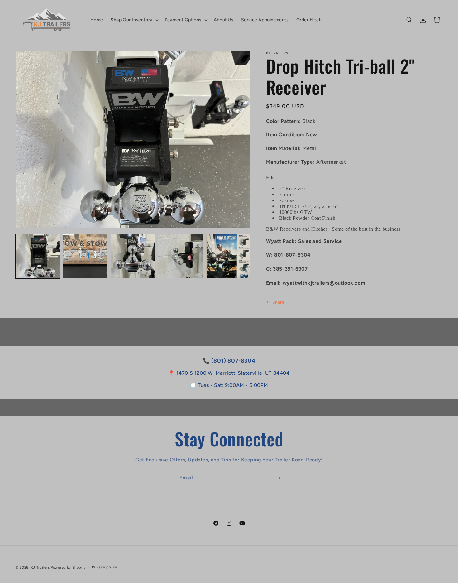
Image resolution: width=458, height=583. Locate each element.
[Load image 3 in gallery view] (133, 256)
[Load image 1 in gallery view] (38, 256)
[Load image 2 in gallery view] (85, 256)
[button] (134, 19)
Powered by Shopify (68, 568)
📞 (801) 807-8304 (229, 360)
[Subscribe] (278, 478)
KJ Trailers (40, 568)
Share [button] (278, 302)
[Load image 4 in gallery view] (180, 256)
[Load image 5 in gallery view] (228, 256)
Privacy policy (104, 567)
